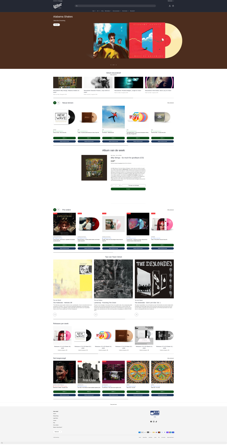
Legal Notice (55, 418)
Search (54, 413)
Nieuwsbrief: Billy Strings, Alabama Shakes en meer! (66, 91)
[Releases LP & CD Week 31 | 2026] (164, 335)
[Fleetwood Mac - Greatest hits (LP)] (162, 117)
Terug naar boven (113, 404)
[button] (173, 5)
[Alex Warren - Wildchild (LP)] (113, 117)
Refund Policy (56, 415)
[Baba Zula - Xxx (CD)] (162, 372)
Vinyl (93, 11)
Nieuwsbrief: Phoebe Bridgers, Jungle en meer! (127, 90)
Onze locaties (124, 11)
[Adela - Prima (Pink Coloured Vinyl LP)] (162, 224)
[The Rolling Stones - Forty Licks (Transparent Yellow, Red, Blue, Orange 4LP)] (138, 117)
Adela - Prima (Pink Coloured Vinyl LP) (159, 239)
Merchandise (107, 11)
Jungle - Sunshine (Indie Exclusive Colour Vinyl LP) (88, 132)
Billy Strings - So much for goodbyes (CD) (127, 158)
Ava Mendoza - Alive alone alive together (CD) (111, 387)
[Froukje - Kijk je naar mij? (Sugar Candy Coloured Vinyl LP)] (113, 224)
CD (97, 11)
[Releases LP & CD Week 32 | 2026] (144, 335)
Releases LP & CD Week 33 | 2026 (123, 347)
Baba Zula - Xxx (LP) (131, 387)
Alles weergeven (113, 74)
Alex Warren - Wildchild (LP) (108, 132)
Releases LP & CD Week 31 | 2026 (164, 347)
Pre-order (56, 24)
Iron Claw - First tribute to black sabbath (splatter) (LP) (89, 387)
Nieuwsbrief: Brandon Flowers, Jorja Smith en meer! (97, 91)
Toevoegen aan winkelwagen (134, 185)
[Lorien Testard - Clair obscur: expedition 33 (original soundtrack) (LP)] (64, 224)
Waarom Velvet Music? (57, 427)
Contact (54, 420)
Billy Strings (113, 155)
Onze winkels (55, 424)
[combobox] (115, 6)
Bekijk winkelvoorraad (64, 141)
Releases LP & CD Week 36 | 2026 (62, 347)
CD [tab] (58, 102)
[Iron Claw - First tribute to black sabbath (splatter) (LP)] (89, 372)
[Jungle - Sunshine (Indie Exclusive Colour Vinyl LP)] (89, 117)
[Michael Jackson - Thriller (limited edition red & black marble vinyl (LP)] (89, 224)
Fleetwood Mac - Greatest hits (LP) (158, 132)
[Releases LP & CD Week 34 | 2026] (103, 335)
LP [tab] (54, 102)
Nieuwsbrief (132, 11)
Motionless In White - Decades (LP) (60, 387)
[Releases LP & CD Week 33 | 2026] (123, 335)
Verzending (120, 163)
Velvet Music (57, 437)
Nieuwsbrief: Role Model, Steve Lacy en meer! (158, 90)
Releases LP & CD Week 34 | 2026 (103, 347)
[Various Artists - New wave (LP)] (64, 117)
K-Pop (102, 11)
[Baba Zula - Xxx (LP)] (138, 372)
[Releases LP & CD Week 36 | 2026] (62, 335)
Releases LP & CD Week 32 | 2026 (144, 347)
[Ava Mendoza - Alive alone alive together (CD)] (113, 372)
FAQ (54, 422)
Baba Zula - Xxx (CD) (155, 387)
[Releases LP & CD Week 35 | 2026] (83, 335)
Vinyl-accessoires (116, 11)
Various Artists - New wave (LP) (59, 132)
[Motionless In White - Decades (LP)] (64, 372)
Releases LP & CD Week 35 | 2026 (83, 347)
